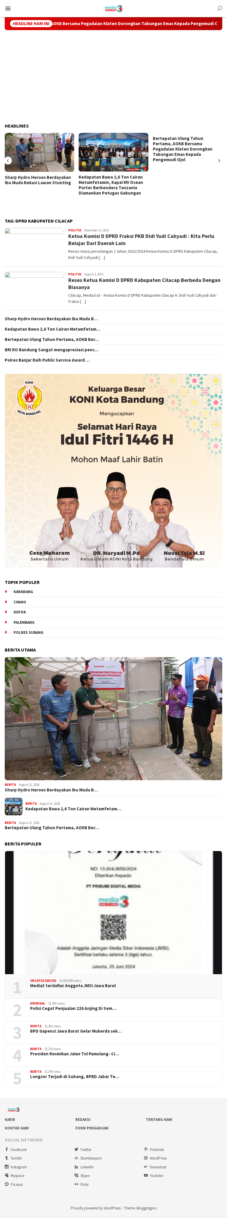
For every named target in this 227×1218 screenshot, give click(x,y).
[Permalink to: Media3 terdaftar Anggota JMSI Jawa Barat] (113, 912)
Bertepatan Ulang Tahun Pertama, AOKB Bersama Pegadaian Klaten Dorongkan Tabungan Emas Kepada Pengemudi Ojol (183, 149)
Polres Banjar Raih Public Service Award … (47, 360)
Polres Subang (28, 632)
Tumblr (16, 1158)
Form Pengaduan (91, 1128)
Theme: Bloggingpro (140, 1208)
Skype (85, 1175)
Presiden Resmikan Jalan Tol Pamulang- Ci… (74, 1054)
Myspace (17, 1175)
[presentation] (8, 160)
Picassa (17, 1184)
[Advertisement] (113, 76)
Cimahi (20, 602)
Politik (74, 230)
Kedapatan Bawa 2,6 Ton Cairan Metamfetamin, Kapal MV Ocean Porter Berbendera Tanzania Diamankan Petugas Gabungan (111, 185)
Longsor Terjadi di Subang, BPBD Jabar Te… (74, 1076)
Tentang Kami (159, 1119)
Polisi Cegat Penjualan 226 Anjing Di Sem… (73, 1008)
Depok (20, 612)
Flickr (84, 1184)
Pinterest (157, 1149)
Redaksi (82, 1119)
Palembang (24, 622)
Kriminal (37, 1003)
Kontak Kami (17, 1128)
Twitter (85, 1149)
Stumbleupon (91, 1158)
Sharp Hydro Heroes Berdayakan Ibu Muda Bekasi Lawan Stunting (38, 180)
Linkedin (87, 1167)
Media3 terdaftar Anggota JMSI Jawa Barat (73, 985)
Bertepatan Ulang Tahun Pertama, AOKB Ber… (52, 339)
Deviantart (158, 1167)
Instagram (19, 1167)
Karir (10, 1119)
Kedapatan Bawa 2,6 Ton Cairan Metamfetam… (52, 329)
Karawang (23, 591)
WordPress (158, 1158)
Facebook (19, 1149)
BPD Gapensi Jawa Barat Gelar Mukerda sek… (76, 1031)
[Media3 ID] (113, 8)
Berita (10, 785)
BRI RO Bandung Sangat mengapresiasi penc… (52, 349)
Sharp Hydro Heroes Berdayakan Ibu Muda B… (51, 318)
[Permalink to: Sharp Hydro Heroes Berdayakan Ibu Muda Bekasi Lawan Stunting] (39, 152)
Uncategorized (43, 981)
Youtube (156, 1175)
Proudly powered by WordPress (96, 1208)
